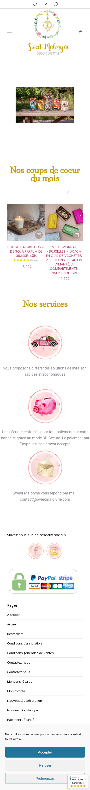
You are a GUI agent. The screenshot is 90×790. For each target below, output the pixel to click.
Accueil (12, 624)
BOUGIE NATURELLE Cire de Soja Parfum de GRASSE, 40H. (26, 251)
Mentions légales (19, 681)
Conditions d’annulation (24, 643)
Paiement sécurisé (20, 719)
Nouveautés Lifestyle (22, 710)
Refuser (45, 765)
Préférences (45, 778)
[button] (71, 4)
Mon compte (16, 691)
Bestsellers (15, 634)
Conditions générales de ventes (30, 653)
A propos (13, 615)
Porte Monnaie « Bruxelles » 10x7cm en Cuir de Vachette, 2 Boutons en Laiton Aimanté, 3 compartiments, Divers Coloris (64, 259)
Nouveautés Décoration (24, 700)
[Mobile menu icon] (9, 32)
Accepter (45, 752)
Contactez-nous (18, 662)
